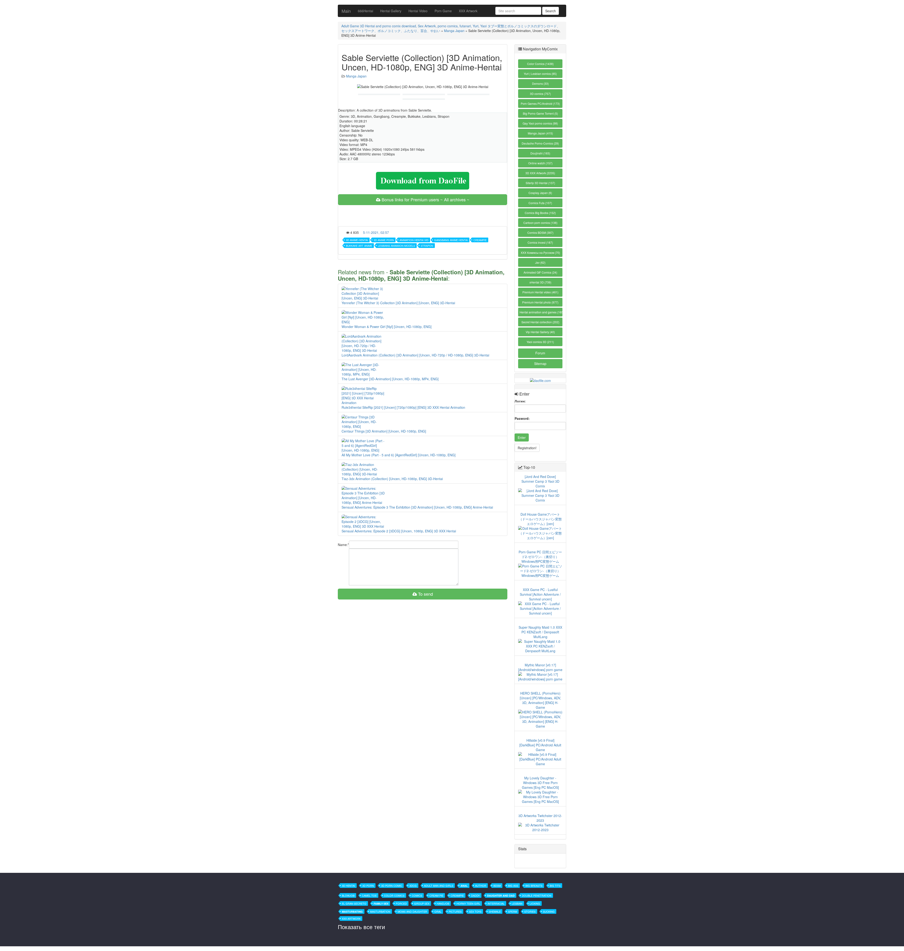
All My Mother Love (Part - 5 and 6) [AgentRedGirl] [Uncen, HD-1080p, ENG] (399, 455)
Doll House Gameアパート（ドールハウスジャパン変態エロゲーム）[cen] (540, 519)
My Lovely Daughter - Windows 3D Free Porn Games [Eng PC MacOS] (540, 783)
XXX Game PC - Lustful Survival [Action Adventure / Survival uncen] (540, 594)
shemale (495, 911)
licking (535, 903)
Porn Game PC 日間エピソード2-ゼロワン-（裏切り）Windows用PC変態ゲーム (540, 557)
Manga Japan (454, 30)
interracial (496, 903)
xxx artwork (351, 918)
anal (464, 885)
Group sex (421, 903)
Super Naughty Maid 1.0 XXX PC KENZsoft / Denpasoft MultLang (540, 632)
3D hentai (348, 885)
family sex (381, 903)
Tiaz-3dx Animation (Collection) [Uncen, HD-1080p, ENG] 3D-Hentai (392, 478)
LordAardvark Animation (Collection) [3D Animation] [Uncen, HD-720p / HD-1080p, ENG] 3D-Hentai (415, 355)
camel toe (369, 895)
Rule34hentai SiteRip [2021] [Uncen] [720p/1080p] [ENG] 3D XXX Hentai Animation (403, 407)
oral (437, 911)
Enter (522, 437)
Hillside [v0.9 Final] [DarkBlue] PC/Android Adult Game (540, 745)
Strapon (427, 245)
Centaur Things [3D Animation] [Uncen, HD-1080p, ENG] (384, 431)
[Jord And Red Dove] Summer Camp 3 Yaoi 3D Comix (540, 481)
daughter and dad (501, 895)
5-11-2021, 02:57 (376, 232)
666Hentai (365, 10)
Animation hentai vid (414, 240)
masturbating (352, 911)
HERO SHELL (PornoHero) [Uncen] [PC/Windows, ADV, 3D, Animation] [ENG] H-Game (540, 700)
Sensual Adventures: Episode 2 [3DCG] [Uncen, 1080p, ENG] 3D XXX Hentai (399, 531)
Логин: (520, 401)
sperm (512, 911)
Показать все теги (361, 927)
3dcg (413, 885)
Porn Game (443, 10)
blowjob (348, 895)
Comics (417, 895)
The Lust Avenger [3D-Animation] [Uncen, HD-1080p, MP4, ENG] (390, 378)
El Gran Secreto (354, 903)
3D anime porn (384, 240)
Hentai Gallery (390, 10)
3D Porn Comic (391, 885)
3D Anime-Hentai (357, 240)
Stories (530, 911)
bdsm (497, 885)
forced (401, 903)
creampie (457, 895)
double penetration (536, 895)
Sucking (549, 911)
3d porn (368, 885)
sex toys (475, 911)
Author (480, 885)
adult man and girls (438, 885)
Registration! (527, 447)
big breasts (533, 885)
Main (346, 11)
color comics (394, 895)
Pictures (455, 911)
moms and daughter (412, 911)
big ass (513, 885)
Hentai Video (418, 10)
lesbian (517, 903)
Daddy (475, 895)
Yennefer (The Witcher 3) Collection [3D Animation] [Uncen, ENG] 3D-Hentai (398, 302)
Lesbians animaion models (396, 245)
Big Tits (555, 885)
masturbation (380, 911)
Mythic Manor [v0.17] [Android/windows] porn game (540, 667)
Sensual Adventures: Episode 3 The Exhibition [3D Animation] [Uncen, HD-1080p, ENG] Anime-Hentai (417, 507)
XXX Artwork (468, 10)
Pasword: (522, 418)
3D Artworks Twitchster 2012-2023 (540, 818)
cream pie (436, 895)
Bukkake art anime (359, 245)
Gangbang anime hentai (451, 240)
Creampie (480, 240)
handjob (443, 903)
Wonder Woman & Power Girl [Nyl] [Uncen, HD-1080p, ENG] (387, 326)
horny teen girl (468, 903)
